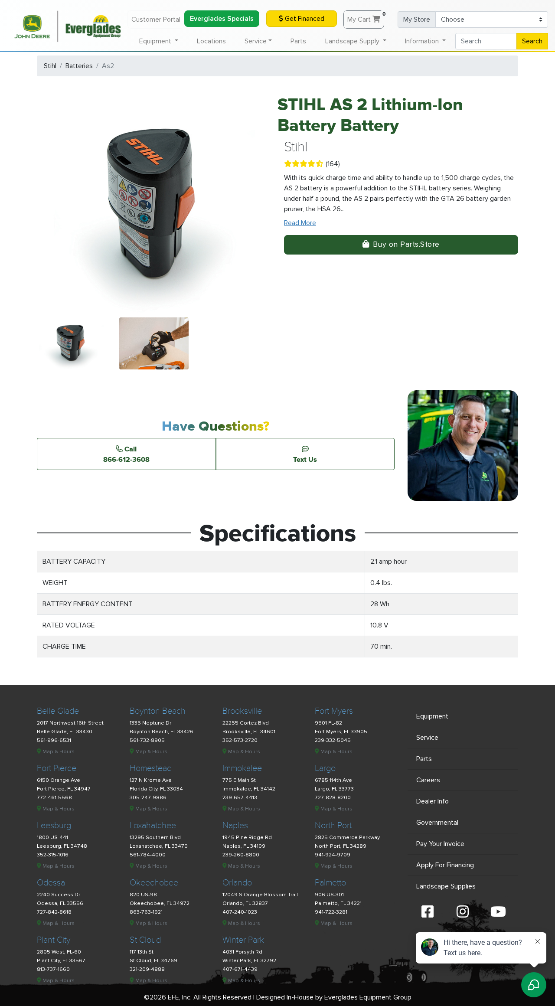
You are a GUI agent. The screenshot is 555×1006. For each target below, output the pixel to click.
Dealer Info (432, 801)
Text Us (305, 459)
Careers (428, 780)
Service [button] (256, 41)
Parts (298, 41)
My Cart (365, 17)
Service (427, 737)
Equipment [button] (156, 41)
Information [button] (423, 41)
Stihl (50, 66)
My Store (416, 19)
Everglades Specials (222, 18)
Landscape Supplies (446, 886)
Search (532, 41)
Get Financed (303, 18)
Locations (211, 41)
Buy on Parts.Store (406, 244)
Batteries (79, 66)
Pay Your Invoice (440, 843)
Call (126, 454)
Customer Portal (155, 19)
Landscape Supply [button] (353, 41)
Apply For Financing (445, 865)
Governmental (437, 822)
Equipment (432, 716)
